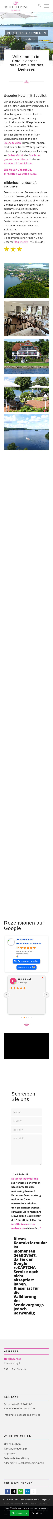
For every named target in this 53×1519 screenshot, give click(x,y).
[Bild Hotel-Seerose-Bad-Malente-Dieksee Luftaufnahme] (27, 282)
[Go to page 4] (31, 1017)
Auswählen (37, 1513)
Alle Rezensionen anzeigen (26, 961)
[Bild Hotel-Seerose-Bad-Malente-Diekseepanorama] (27, 433)
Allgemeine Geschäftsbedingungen (24, 1463)
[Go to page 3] (28, 1017)
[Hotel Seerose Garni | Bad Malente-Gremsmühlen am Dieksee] (22, 6)
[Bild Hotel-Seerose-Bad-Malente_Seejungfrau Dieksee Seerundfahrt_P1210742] (27, 737)
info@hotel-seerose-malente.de (22, 1414)
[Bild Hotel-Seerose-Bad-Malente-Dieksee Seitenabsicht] (27, 547)
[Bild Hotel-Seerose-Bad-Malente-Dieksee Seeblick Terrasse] (27, 851)
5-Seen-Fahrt (15, 155)
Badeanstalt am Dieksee (18, 163)
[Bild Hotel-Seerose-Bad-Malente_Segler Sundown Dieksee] (27, 889)
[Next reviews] (46, 994)
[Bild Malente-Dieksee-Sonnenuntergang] (27, 509)
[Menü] (45, 6)
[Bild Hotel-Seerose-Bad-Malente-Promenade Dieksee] (27, 623)
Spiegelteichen (12, 142)
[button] (7, 1491)
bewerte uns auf (25, 967)
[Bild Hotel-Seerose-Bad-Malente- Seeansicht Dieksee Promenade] (27, 358)
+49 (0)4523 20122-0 (20, 1404)
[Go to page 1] (24, 1017)
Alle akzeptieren (19, 1513)
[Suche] (38, 6)
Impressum (10, 1453)
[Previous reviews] (6, 994)
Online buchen (12, 1444)
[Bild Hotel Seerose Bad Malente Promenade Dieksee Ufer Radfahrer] (27, 661)
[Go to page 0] (21, 1017)
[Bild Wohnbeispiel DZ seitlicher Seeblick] (27, 813)
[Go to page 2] (26, 1017)
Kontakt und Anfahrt (15, 1448)
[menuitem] (38, 6)
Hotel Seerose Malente (28, 943)
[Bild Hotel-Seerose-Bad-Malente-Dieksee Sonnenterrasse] (27, 396)
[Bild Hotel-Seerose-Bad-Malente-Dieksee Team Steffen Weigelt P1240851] (27, 471)
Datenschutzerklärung (24, 1178)
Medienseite (21, 242)
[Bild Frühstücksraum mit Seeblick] (27, 320)
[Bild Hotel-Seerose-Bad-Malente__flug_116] (27, 775)
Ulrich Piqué (24, 979)
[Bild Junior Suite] (27, 699)
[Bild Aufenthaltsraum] (27, 585)
